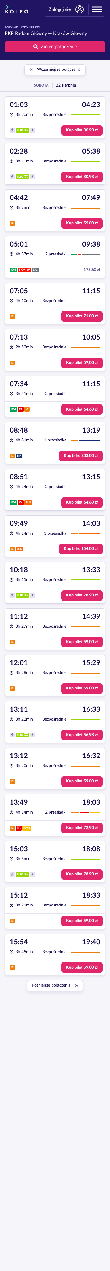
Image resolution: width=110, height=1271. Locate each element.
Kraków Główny (70, 33)
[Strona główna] (16, 9)
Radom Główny (31, 33)
